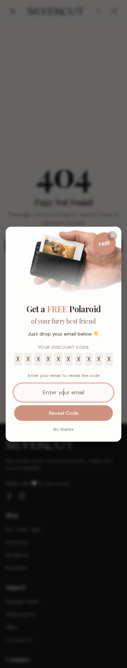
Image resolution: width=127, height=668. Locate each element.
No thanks (63, 429)
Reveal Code (63, 413)
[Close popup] (112, 236)
